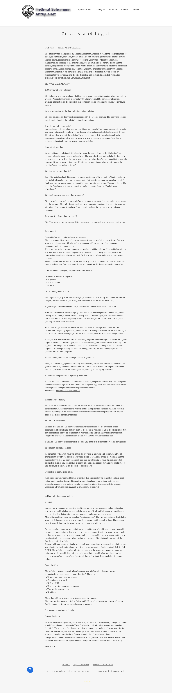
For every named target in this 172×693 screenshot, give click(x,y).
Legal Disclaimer (81, 665)
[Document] (30, 670)
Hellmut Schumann (53, 9)
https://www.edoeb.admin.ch (68, 390)
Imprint (66, 665)
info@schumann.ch (60, 291)
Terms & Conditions (103, 665)
